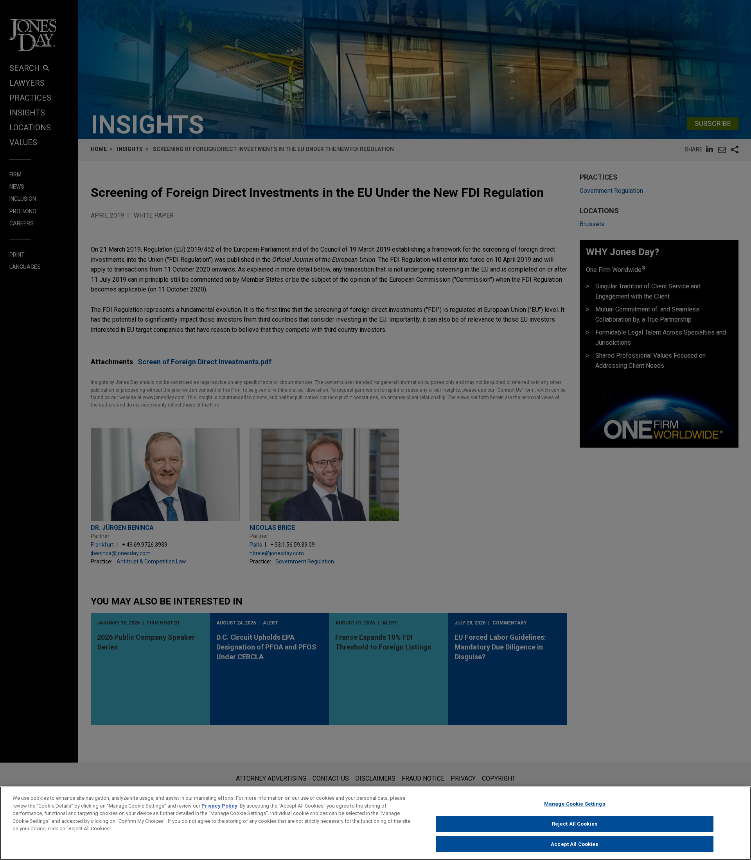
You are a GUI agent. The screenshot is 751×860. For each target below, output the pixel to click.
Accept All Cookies (574, 844)
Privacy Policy (219, 806)
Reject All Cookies (574, 824)
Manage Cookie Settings (574, 804)
